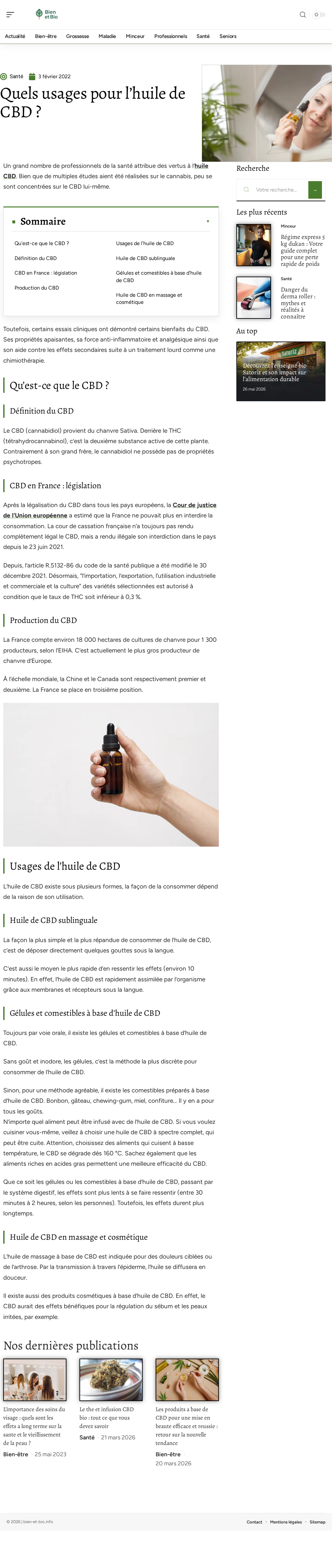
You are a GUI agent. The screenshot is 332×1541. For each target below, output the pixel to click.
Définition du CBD (36, 258)
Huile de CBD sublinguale (145, 258)
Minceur (288, 226)
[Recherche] (302, 15)
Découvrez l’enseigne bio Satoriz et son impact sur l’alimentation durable (275, 372)
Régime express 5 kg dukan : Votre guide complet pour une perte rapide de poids (303, 250)
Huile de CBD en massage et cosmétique (149, 298)
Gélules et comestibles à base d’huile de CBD (159, 276)
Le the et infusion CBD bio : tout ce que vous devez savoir (106, 1417)
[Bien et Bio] (47, 14)
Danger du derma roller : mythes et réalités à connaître (298, 303)
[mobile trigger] (12, 14)
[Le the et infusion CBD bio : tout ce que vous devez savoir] (111, 1380)
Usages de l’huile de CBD (145, 243)
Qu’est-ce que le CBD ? (42, 243)
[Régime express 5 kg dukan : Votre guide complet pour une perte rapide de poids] (254, 245)
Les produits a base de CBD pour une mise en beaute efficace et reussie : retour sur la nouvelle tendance (187, 1426)
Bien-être (15, 1454)
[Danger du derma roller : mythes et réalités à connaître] (254, 298)
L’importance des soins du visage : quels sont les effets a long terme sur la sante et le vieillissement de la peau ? (34, 1426)
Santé (87, 1437)
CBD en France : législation (46, 273)
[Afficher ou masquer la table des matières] (138, 221)
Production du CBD (37, 288)
